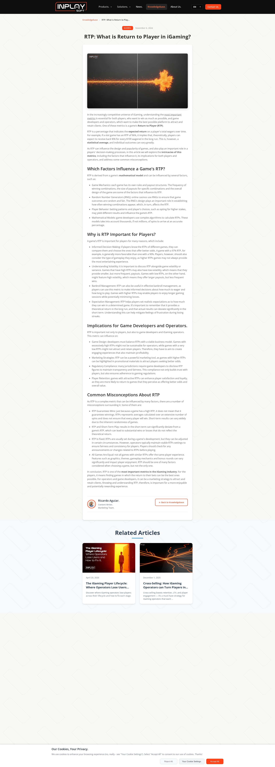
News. (139, 6)
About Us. (176, 6)
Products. (104, 6)
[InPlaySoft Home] (71, 7)
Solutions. (122, 6)
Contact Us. (213, 6)
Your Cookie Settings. (192, 761)
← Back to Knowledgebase (171, 502)
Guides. (127, 28)
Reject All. (168, 761)
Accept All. (215, 761)
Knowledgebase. (156, 6)
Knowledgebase (90, 19)
